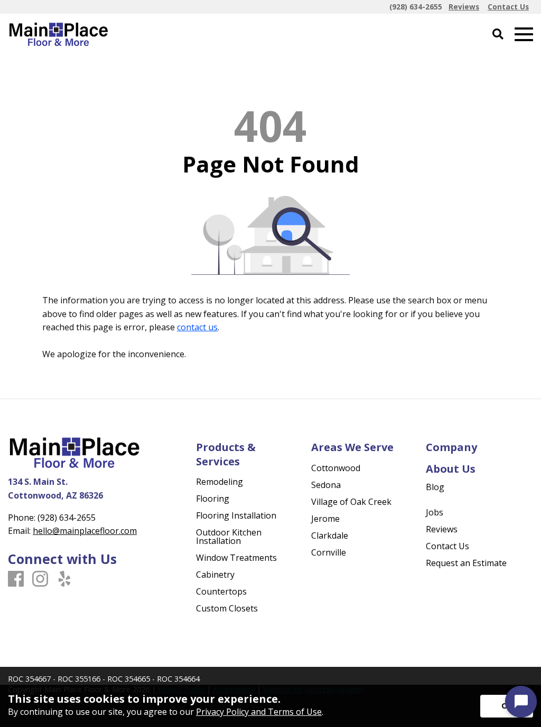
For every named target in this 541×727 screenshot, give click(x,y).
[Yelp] (64, 579)
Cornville (328, 552)
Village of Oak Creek (351, 502)
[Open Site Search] (498, 34)
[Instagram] (40, 579)
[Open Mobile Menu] (524, 34)
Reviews (442, 529)
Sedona (326, 485)
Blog (435, 487)
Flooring (212, 498)
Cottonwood (335, 468)
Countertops (221, 591)
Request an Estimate (466, 563)
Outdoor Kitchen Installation (229, 536)
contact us (197, 327)
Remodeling (219, 481)
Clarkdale (329, 535)
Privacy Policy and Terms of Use (259, 712)
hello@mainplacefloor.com (85, 531)
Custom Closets (227, 608)
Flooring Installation (236, 515)
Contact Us (447, 546)
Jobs (434, 512)
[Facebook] (16, 579)
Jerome (325, 518)
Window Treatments (236, 557)
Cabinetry (215, 574)
